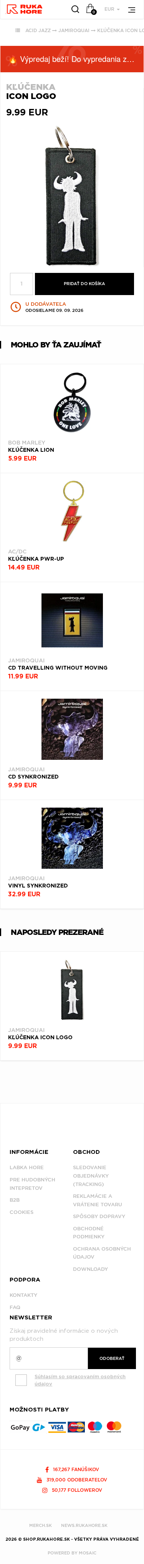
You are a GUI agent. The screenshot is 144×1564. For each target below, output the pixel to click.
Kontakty (23, 1295)
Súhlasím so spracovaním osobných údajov (80, 1380)
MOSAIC (87, 1553)
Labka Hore (27, 1167)
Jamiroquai (73, 30)
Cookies (21, 1212)
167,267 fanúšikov (75, 1469)
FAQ (15, 1307)
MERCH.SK (40, 1525)
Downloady (90, 1269)
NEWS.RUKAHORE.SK (84, 1525)
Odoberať (111, 1358)
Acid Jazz (38, 30)
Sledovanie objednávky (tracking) (91, 1176)
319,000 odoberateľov (76, 1480)
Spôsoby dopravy (99, 1216)
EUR (110, 9)
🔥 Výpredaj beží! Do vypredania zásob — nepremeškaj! (76, 58)
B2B (15, 1200)
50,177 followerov (76, 1490)
